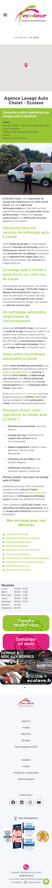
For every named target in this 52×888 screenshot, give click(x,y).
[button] (5, 15)
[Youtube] (38, 802)
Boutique (26, 740)
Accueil (16, 37)
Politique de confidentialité (26, 773)
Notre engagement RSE (26, 747)
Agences (26, 37)
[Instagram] (30, 802)
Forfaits (26, 727)
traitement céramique (26, 393)
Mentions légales (26, 779)
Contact (26, 766)
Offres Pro (26, 734)
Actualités (26, 760)
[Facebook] (13, 802)
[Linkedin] (21, 802)
